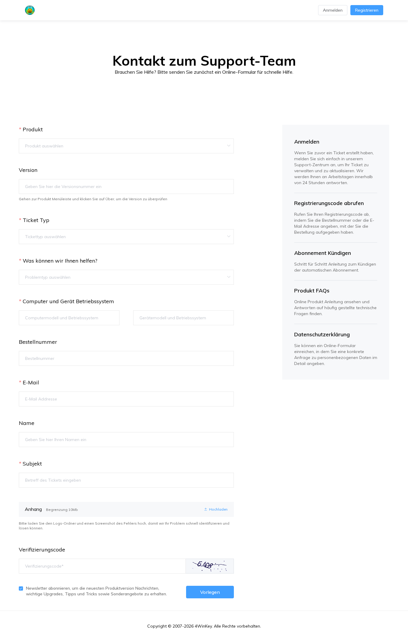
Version (28, 170)
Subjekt (32, 463)
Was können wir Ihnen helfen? (60, 260)
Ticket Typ (36, 220)
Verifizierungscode (42, 549)
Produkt (33, 129)
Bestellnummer (38, 341)
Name (26, 423)
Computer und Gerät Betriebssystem (68, 301)
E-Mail (31, 382)
